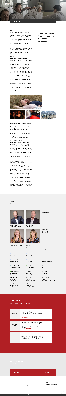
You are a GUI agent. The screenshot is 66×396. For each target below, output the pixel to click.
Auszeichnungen (49, 21)
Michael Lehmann (14, 225)
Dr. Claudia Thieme (30, 255)
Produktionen (28, 383)
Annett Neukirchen (30, 244)
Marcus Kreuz (45, 273)
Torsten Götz (29, 285)
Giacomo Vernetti (14, 261)
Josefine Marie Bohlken (15, 267)
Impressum (48, 384)
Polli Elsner (28, 279)
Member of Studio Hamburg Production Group (32, 394)
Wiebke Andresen (45, 212)
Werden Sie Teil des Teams (14, 205)
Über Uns (37, 21)
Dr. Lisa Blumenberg (14, 273)
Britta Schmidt (45, 249)
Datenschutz (52, 384)
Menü (62, 4)
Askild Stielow (45, 231)
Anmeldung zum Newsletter (46, 372)
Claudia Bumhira (14, 255)
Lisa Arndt (44, 267)
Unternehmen (28, 382)
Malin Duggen (29, 273)
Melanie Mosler (13, 279)
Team (43, 21)
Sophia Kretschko (45, 279)
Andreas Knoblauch (30, 225)
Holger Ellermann (30, 261)
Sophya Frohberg (14, 285)
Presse (27, 385)
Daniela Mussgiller (46, 255)
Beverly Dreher (29, 249)
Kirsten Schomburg (30, 267)
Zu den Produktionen (14, 363)
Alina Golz (12, 244)
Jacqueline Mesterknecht (47, 261)
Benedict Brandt (13, 249)
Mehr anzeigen (32, 346)
